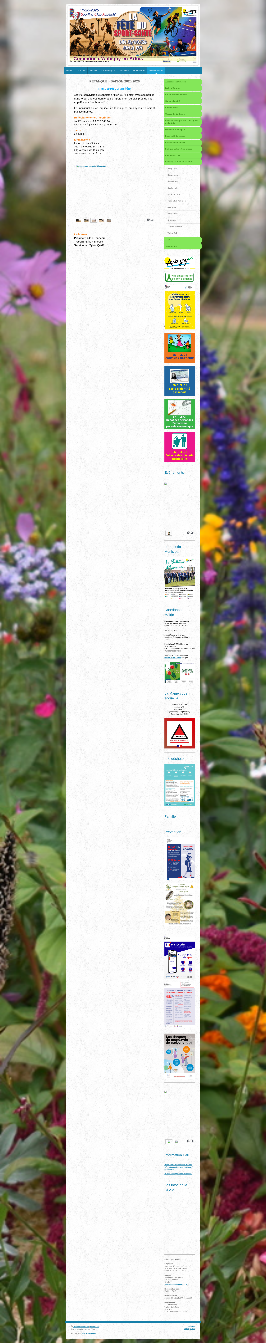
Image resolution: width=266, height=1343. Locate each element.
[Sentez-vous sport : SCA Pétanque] (114, 191)
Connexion (191, 1326)
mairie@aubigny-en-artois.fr (176, 1284)
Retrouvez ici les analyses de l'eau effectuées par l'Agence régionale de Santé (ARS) (178, 1167)
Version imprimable (81, 1327)
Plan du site (94, 1327)
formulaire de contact (172, 658)
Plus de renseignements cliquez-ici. (178, 1174)
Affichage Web (189, 1329)
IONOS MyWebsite (89, 1333)
